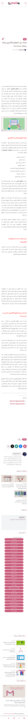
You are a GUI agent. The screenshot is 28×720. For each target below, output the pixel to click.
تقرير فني (14, 591)
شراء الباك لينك (14, 548)
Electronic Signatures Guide (17, 401)
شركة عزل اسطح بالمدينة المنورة (14, 597)
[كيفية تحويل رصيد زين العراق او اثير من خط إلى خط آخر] (20, 643)
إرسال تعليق (22, 517)
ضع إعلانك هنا (14, 611)
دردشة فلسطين (14, 608)
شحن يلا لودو (14, 556)
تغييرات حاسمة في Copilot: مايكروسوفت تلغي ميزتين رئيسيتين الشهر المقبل (21, 486)
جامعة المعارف (14, 542)
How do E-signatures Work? (17, 404)
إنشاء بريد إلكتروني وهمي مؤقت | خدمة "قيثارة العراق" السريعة (15, 702)
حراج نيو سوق (14, 571)
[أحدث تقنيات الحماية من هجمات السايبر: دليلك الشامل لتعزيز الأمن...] (20, 493)
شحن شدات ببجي (14, 559)
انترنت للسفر (14, 579)
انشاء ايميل (14, 565)
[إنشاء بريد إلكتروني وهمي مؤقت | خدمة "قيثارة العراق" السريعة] (14, 691)
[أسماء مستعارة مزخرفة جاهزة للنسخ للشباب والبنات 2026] (20, 665)
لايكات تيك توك (14, 594)
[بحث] (2, 3)
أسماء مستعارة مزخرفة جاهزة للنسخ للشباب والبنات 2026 (9, 666)
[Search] (19, 718)
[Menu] (14, 718)
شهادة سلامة (14, 585)
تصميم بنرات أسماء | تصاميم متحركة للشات (9, 651)
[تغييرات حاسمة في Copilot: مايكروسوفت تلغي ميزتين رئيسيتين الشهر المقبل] (20, 478)
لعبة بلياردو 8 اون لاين (14, 605)
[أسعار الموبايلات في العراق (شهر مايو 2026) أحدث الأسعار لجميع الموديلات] (20, 673)
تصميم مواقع (14, 568)
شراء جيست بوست (14, 545)
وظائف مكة (14, 599)
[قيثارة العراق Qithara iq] (14, 3)
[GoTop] (3, 718)
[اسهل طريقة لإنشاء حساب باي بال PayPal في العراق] (20, 658)
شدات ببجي (14, 554)
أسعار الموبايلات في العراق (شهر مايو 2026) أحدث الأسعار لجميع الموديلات (10, 674)
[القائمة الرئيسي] (26, 3)
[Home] (24, 718)
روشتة (14, 582)
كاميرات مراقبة (14, 574)
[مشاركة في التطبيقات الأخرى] (8, 446)
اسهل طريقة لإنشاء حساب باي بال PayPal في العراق (9, 658)
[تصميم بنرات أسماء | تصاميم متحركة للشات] (20, 650)
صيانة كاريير (14, 539)
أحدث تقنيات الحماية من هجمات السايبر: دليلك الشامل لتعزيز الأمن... (21, 502)
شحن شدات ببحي (14, 551)
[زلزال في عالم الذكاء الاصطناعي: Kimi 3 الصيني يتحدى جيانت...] (7, 478)
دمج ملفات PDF (14, 602)
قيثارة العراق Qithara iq (9, 714)
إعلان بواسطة (17, 537)
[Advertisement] (14, 23)
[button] (20, 446)
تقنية (25, 39)
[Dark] (8, 718)
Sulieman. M (21, 50)
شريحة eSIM (14, 576)
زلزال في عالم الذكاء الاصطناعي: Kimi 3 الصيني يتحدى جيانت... (7, 486)
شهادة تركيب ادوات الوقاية (14, 588)
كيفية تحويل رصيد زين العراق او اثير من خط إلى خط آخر (9, 643)
